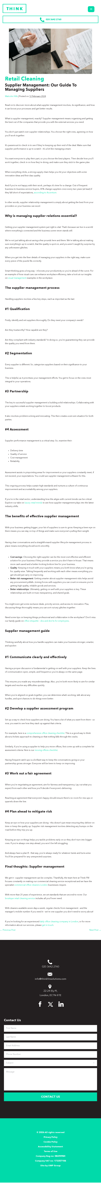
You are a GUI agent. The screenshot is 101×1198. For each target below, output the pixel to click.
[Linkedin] (61, 1003)
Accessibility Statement (50, 1147)
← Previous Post (7, 930)
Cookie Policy (50, 1142)
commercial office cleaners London (31, 885)
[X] (50, 1003)
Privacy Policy (50, 1137)
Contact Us (50, 1096)
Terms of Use (50, 1151)
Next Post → (95, 930)
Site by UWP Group (50, 1166)
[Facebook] (40, 1003)
